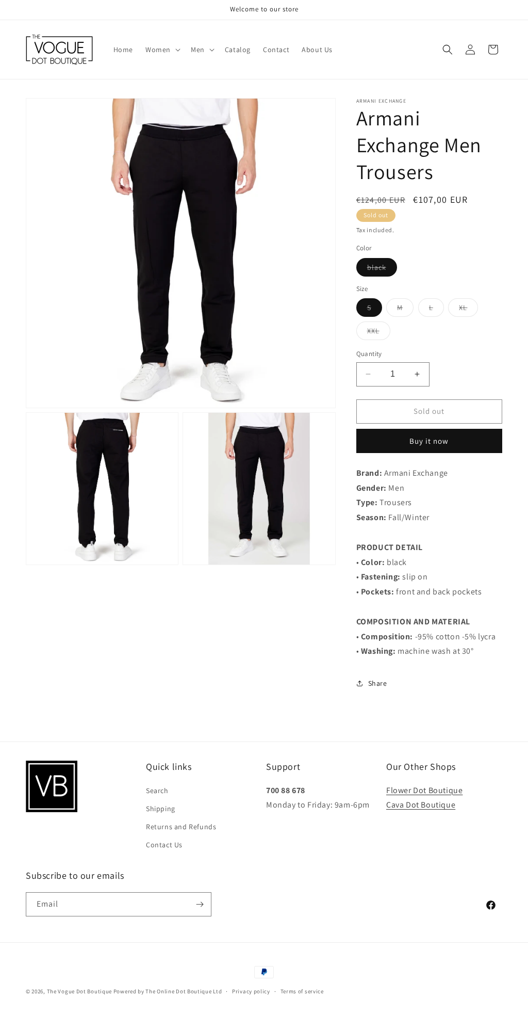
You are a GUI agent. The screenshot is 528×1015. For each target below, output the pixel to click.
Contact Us (164, 844)
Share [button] (377, 683)
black (382, 269)
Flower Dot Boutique (424, 790)
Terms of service (302, 991)
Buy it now (429, 441)
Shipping (160, 808)
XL (468, 309)
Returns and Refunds (181, 826)
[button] (162, 49)
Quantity (369, 353)
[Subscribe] (199, 904)
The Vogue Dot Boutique (79, 991)
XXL (378, 333)
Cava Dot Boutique (420, 804)
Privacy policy (251, 991)
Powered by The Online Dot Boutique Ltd (167, 991)
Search (157, 790)
